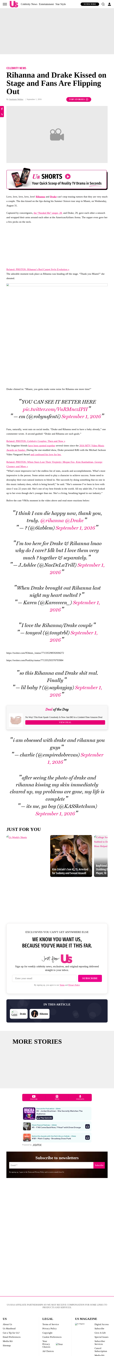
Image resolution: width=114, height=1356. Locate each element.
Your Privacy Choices (46, 1344)
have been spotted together (41, 445)
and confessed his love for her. (45, 454)
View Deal (65, 722)
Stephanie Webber (16, 99)
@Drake (74, 521)
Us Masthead (9, 1328)
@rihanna (52, 521)
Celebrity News (29, 4)
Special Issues (101, 1337)
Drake (53, 196)
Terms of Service (50, 1324)
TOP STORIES (77, 99)
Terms (62, 985)
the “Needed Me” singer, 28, (48, 213)
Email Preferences (12, 1337)
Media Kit (8, 1341)
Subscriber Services (100, 1342)
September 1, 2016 (81, 417)
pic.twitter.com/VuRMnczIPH (55, 409)
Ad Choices (48, 1351)
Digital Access (102, 1324)
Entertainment (46, 4)
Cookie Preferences (52, 1337)
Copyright (47, 1333)
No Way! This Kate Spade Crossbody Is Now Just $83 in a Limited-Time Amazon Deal (63, 717)
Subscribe (90, 4)
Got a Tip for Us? (11, 1333)
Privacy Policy (74, 985)
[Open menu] (5, 4)
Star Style (60, 4)
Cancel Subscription (101, 1349)
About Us (7, 1324)
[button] (103, 4)
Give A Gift (100, 1333)
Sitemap (7, 1345)
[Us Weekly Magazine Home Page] (14, 4)
